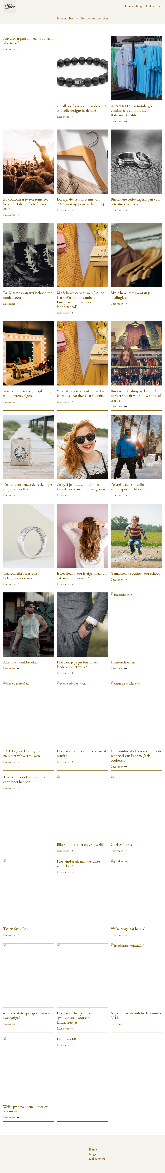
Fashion (61, 18)
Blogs (139, 6)
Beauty (73, 18)
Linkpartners (154, 6)
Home (129, 6)
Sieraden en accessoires (94, 18)
